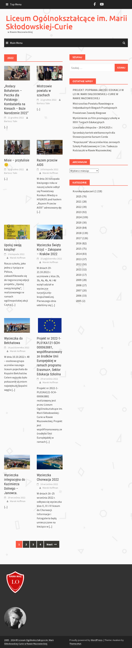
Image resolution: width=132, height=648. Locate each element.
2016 (78, 243)
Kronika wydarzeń (83, 191)
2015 (78, 248)
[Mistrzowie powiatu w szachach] (50, 73)
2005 (78, 301)
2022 (78, 207)
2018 (78, 233)
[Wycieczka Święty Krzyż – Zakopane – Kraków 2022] (50, 231)
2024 (78, 217)
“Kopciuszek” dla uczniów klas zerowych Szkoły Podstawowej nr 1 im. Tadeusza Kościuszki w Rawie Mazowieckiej (96, 146)
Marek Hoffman (50, 173)
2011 (78, 269)
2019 (78, 227)
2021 (78, 201)
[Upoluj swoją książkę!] (17, 231)
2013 (78, 259)
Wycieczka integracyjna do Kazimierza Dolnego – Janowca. (14, 484)
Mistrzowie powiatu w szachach (44, 90)
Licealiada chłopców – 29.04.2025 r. (93, 127)
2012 (78, 264)
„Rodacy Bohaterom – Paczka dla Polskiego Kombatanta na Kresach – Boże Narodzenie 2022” (16, 99)
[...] (6, 127)
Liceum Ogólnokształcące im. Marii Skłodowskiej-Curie (66, 22)
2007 (78, 290)
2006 (78, 295)
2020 (78, 222)
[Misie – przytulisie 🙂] (17, 147)
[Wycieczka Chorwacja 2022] (50, 462)
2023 (78, 212)
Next (50, 544)
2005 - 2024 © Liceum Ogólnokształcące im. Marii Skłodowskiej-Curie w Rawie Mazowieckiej (29, 642)
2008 (78, 285)
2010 (78, 274)
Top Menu (15, 4)
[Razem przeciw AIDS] (50, 147)
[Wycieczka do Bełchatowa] (17, 325)
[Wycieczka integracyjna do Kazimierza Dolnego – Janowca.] (17, 462)
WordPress (96, 640)
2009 (78, 280)
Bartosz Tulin (10, 121)
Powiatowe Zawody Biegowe (89, 113)
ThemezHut (75, 643)
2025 (78, 196)
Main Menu (16, 43)
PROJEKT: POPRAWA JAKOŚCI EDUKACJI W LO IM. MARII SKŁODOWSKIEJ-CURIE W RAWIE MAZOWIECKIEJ (98, 94)
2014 (78, 253)
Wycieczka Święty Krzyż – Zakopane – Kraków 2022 (49, 249)
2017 (78, 238)
